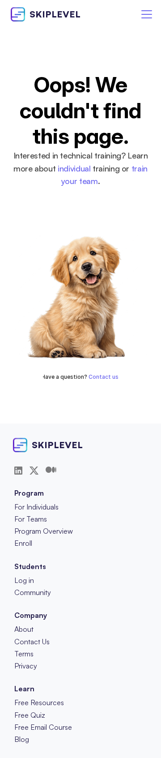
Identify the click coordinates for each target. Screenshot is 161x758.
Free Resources (39, 702)
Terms (24, 653)
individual (74, 168)
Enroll (23, 543)
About (24, 629)
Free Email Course (43, 727)
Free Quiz (29, 715)
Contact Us (32, 641)
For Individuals (36, 506)
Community (32, 592)
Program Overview (43, 531)
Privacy (25, 665)
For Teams (30, 518)
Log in (24, 580)
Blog (21, 739)
